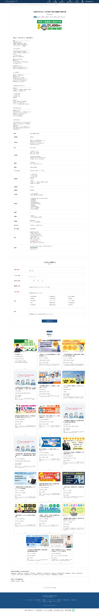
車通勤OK (13, 573)
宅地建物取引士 (53, 296)
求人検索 (28, 4)
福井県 (17, 581)
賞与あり (47, 574)
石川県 (22, 581)
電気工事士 (71, 304)
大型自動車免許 (53, 298)
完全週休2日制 (60, 573)
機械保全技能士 (53, 302)
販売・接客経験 (71, 296)
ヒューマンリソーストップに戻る (50, 587)
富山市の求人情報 (40, 4)
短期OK (60, 574)
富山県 (12, 581)
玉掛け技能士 (33, 300)
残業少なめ (79, 573)
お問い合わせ (45, 601)
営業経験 (70, 298)
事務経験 (32, 298)
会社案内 (50, 601)
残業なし (53, 573)
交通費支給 (39, 573)
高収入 (73, 573)
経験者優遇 (67, 573)
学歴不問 (32, 573)
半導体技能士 (33, 304)
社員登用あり (46, 573)
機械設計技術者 (53, 304)
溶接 (31, 302)
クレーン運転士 (71, 300)
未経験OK (19, 573)
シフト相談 (34, 574)
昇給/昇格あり (27, 574)
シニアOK (13, 574)
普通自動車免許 (34, 296)
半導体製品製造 (71, 302)
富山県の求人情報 (33, 4)
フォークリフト (53, 300)
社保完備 (25, 573)
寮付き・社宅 (19, 574)
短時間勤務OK (54, 574)
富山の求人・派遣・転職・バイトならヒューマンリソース (18, 4)
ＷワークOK (41, 574)
